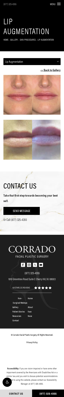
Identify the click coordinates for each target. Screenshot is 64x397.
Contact (15, 320)
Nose (30, 315)
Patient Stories (18, 311)
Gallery (14, 39)
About (30, 307)
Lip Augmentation (46, 39)
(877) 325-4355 (9, 4)
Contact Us (20, 185)
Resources (16, 315)
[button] (7, 382)
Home (5, 39)
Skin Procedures (28, 39)
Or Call (15, 219)
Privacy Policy (32, 342)
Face (30, 311)
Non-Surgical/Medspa (20, 300)
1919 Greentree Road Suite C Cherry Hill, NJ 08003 (32, 279)
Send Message (21, 210)
